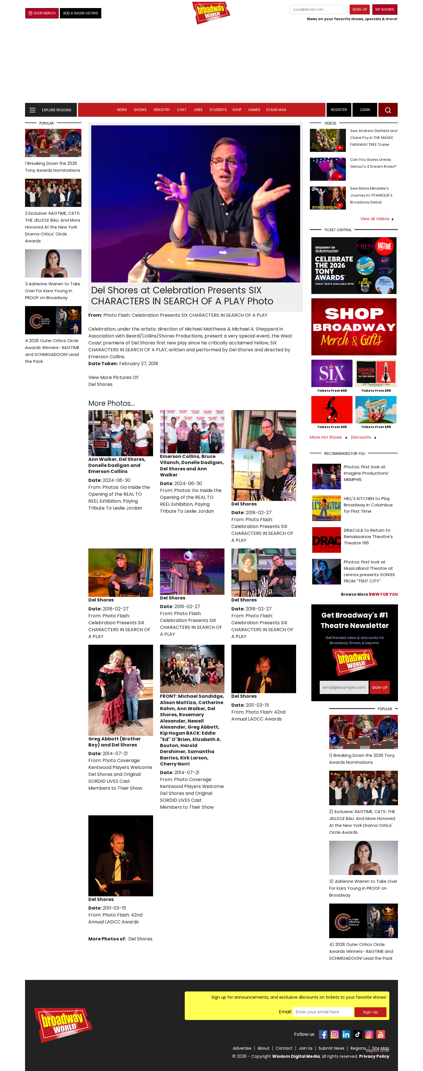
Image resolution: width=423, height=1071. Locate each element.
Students (218, 109)
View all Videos (374, 219)
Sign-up (359, 9)
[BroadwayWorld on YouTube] (380, 1034)
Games (254, 109)
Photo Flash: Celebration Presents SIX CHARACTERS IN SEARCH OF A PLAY (185, 315)
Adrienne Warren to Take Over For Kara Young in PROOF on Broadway (52, 291)
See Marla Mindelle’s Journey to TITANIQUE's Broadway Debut (371, 195)
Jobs (198, 109)
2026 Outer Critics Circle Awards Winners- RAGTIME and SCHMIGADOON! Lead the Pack (52, 351)
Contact (284, 1048)
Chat (181, 109)
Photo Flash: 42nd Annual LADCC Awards (258, 715)
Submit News (331, 1048)
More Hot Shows (326, 437)
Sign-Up (370, 1012)
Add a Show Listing (80, 13)
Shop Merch (45, 13)
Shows (140, 109)
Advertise (242, 1048)
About (264, 1048)
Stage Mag (276, 109)
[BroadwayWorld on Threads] (369, 1034)
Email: (285, 1011)
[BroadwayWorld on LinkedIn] (346, 1034)
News (122, 109)
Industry (162, 109)
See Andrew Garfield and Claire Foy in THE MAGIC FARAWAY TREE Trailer (373, 137)
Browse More (369, 594)
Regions (358, 1048)
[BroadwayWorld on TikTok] (357, 1034)
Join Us (306, 1048)
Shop (237, 109)
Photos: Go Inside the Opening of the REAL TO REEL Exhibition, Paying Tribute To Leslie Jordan (119, 497)
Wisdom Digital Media (296, 1056)
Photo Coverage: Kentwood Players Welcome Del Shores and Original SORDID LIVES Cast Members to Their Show (120, 774)
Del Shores (100, 384)
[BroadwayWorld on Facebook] (323, 1034)
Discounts (361, 437)
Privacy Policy (374, 1056)
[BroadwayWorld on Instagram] (334, 1034)
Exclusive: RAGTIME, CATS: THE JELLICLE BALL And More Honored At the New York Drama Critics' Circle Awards (52, 227)
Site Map (380, 1048)
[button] (388, 110)
